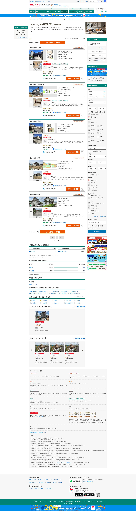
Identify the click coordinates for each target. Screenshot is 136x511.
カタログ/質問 (88, 11)
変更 (104, 91)
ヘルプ (86, 1)
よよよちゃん (101, 1)
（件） (32, 251)
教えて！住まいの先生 (46, 488)
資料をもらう (73, 78)
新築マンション (40, 11)
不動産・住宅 (32, 479)
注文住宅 (71, 11)
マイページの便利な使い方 (21, 37)
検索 (105, 1)
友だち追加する (77, 481)
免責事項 (79, 501)
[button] (31, 345)
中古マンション (48, 11)
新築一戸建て (56, 11)
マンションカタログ (34, 488)
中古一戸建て (64, 11)
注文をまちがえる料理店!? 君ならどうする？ (40, 1)
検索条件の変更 (92, 86)
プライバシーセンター (51, 501)
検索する (98, 231)
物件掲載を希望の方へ (70, 501)
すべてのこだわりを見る (100, 216)
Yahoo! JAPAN (80, 1)
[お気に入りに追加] (82, 78)
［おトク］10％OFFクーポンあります (60, 6)
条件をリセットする (102, 47)
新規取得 (56, 4)
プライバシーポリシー (39, 501)
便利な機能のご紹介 (88, 481)
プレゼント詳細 (39, 416)
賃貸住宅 (32, 11)
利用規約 (61, 501)
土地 (76, 11)
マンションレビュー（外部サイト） (65, 462)
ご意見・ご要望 (86, 501)
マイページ (98, 60)
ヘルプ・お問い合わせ (96, 501)
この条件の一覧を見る (79, 306)
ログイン (48, 6)
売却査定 (81, 11)
